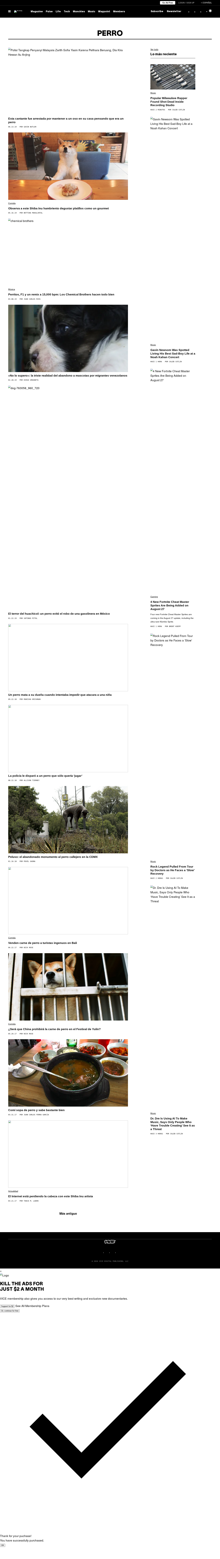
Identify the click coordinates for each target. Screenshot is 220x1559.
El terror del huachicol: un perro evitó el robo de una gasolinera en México (59, 613)
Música (11, 289)
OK (2, 1545)
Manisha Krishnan (32, 699)
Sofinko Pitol (30, 618)
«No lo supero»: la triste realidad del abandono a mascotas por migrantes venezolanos (67, 375)
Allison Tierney (32, 780)
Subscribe (157, 11)
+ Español (206, 3)
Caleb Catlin (178, 110)
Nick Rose (28, 948)
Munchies (79, 12)
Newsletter (174, 11)
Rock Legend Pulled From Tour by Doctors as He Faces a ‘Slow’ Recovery (172, 870)
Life (58, 12)
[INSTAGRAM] (107, 1253)
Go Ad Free (167, 3)
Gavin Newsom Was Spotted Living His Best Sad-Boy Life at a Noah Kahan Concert (172, 353)
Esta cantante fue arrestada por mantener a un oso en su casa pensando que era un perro (66, 120)
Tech (67, 12)
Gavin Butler (30, 127)
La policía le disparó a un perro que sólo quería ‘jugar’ (45, 775)
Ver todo (154, 49)
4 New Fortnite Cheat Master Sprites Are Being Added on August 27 (169, 605)
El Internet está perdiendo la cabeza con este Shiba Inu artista (50, 1196)
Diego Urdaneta (31, 380)
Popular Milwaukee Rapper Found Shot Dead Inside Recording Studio (168, 102)
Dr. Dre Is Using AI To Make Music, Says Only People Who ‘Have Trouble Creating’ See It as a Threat (172, 1124)
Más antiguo (68, 1213)
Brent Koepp (175, 626)
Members (119, 12)
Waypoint (104, 12)
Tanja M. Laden (31, 1201)
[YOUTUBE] (119, 1253)
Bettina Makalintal (33, 213)
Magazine (37, 12)
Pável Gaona (29, 861)
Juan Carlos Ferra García (36, 1115)
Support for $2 (7, 1306)
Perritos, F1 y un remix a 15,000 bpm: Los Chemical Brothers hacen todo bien (61, 294)
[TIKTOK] (113, 1253)
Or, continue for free (9, 1311)
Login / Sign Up (186, 3)
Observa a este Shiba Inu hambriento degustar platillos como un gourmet (58, 208)
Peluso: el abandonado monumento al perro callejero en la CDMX (53, 856)
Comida (12, 203)
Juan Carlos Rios (32, 299)
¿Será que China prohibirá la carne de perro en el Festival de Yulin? (54, 1029)
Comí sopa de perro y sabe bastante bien (36, 1110)
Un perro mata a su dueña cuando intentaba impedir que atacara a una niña (60, 694)
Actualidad (13, 1191)
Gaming (154, 596)
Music (91, 12)
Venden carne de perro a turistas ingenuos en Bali (42, 942)
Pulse (49, 12)
